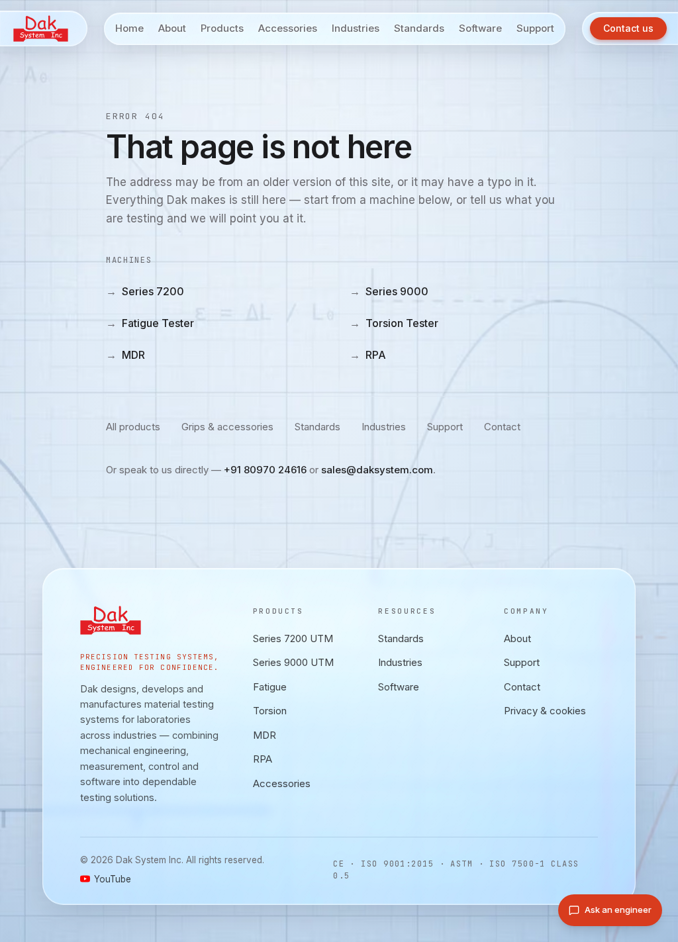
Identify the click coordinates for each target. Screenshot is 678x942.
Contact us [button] (628, 28)
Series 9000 (389, 291)
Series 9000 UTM (293, 662)
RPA (368, 354)
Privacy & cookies (545, 710)
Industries (384, 426)
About (517, 638)
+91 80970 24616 (265, 469)
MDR (125, 354)
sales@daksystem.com (377, 469)
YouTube (112, 879)
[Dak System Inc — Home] (43, 28)
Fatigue (270, 687)
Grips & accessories (227, 426)
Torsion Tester (394, 323)
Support (445, 426)
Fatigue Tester (150, 323)
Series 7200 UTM (293, 638)
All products (133, 426)
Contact (502, 426)
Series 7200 (145, 291)
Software (398, 687)
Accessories (282, 783)
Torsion (270, 710)
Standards (317, 426)
